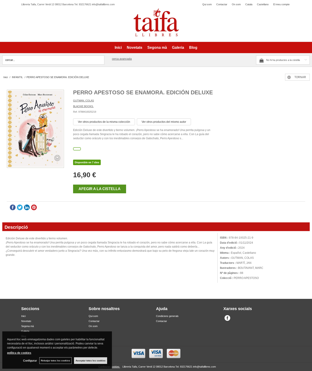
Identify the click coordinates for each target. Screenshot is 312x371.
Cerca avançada (122, 58)
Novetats (134, 47)
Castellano (263, 4)
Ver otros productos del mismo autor (164, 121)
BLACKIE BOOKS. (83, 106)
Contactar (221, 4)
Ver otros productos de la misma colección (104, 121)
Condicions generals (167, 316)
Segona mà (157, 47)
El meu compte (281, 4)
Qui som (207, 4)
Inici (118, 47)
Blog (193, 47)
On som (236, 4)
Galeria (178, 47)
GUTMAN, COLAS (83, 100)
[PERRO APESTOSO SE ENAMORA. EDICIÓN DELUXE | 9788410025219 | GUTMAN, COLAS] (35, 129)
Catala (248, 4)
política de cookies (19, 353)
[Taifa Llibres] (156, 22)
